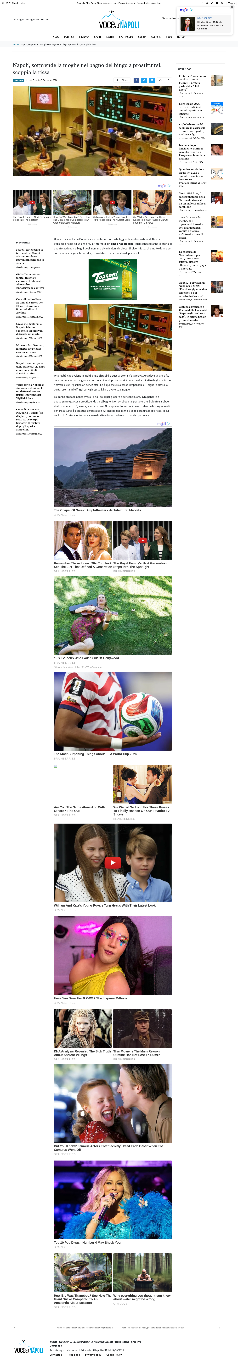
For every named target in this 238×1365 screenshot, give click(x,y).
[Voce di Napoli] (119, 19)
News (56, 36)
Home (16, 44)
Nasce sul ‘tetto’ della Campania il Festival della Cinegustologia (85, 1327)
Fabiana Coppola (189, 182)
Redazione (74, 1354)
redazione (23, 267)
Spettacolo (126, 36)
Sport (97, 36)
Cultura (155, 36)
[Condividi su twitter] (144, 80)
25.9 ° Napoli (15, 3)
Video (169, 36)
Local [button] (232, 3)
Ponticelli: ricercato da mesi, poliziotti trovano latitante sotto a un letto (153, 1327)
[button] (222, 3)
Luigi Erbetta (34, 80)
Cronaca (84, 36)
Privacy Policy (93, 1354)
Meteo (181, 36)
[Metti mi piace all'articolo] (161, 80)
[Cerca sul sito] (202, 3)
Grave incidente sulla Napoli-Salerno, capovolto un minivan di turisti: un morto (119, 3)
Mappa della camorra (172, 18)
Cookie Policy (114, 1354)
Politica (69, 36)
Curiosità (18, 80)
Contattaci (56, 1354)
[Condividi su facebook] (136, 80)
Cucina (142, 36)
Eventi (110, 36)
